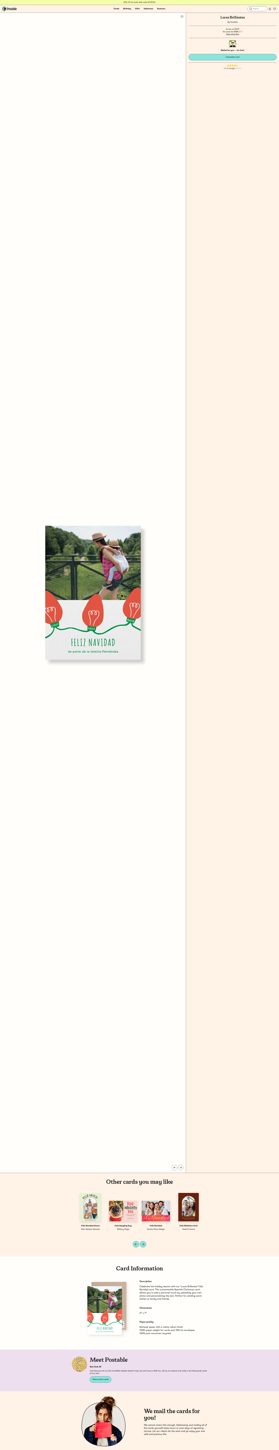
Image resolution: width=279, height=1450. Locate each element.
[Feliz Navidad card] (156, 1211)
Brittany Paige (123, 1229)
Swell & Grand (188, 1229)
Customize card (232, 57)
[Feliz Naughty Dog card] (123, 1211)
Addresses (148, 9)
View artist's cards (100, 1379)
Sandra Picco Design (156, 1229)
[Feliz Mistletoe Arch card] (188, 1207)
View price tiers (232, 34)
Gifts (137, 9)
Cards (116, 9)
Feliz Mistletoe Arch (188, 1226)
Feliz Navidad (156, 1226)
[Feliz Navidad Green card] (90, 1207)
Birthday (127, 9)
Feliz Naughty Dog (123, 1226)
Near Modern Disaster (90, 1229)
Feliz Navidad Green (90, 1226)
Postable (234, 22)
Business (161, 9)
